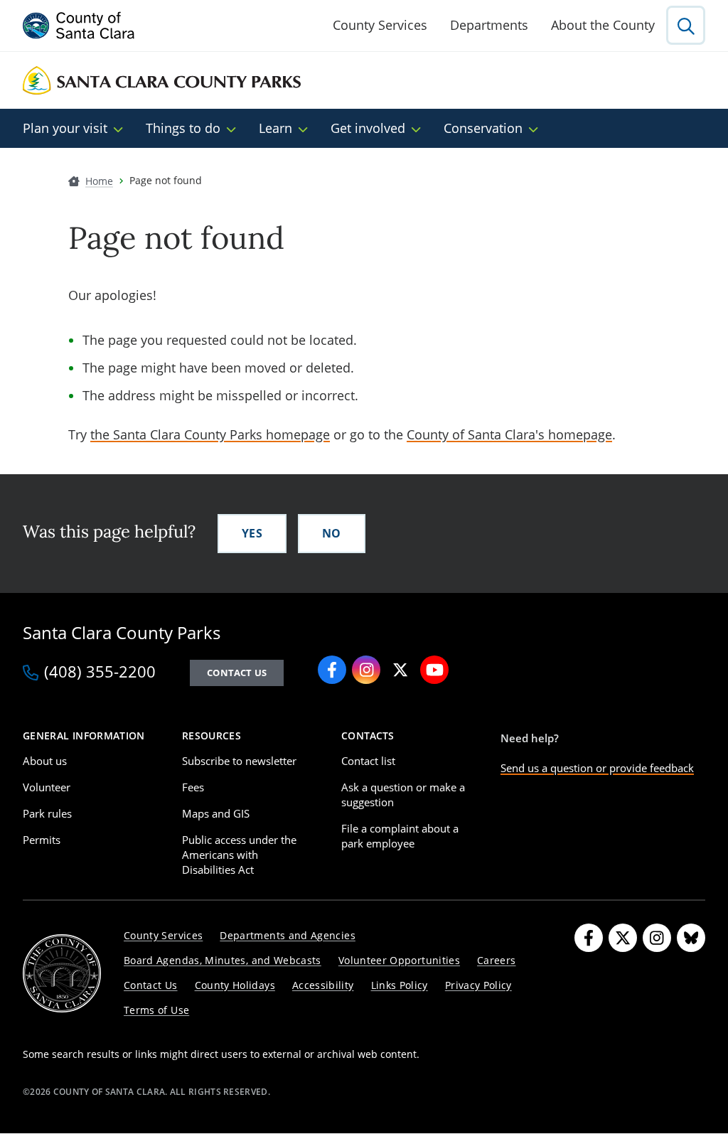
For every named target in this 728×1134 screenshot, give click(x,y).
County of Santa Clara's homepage (509, 434)
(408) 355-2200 (100, 672)
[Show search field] (685, 25)
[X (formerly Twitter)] (623, 938)
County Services (380, 24)
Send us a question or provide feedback (597, 768)
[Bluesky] (691, 938)
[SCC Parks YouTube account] (434, 670)
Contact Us (151, 985)
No (331, 533)
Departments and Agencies (287, 935)
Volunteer (46, 787)
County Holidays (235, 985)
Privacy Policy (478, 985)
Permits (41, 840)
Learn (275, 128)
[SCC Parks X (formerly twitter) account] (400, 670)
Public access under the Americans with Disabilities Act (239, 855)
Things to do (183, 128)
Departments (489, 24)
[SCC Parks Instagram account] (366, 670)
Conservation (483, 128)
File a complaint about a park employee (400, 835)
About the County (603, 24)
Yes (252, 533)
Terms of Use (156, 1010)
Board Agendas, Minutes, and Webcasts (222, 960)
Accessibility (323, 985)
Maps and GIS (216, 813)
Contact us (237, 672)
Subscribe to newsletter (239, 761)
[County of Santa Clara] (79, 25)
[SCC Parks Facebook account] (332, 670)
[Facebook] (588, 938)
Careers (496, 960)
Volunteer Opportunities (399, 960)
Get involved (368, 128)
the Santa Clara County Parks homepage (210, 434)
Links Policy (399, 985)
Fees (193, 787)
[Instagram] (657, 938)
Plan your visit (65, 128)
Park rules (47, 813)
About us (45, 761)
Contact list (368, 761)
